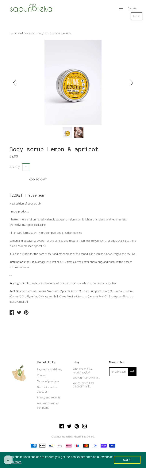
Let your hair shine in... (86, 377)
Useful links (46, 362)
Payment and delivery (49, 369)
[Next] (131, 82)
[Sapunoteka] (12, 312)
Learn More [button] (13, 462)
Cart (132, 8)
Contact (41, 375)
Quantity (15, 167)
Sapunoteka (66, 436)
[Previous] (14, 82)
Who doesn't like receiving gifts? (83, 370)
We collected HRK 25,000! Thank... (83, 384)
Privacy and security (48, 397)
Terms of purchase (48, 381)
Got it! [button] (127, 459)
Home (13, 33)
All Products (27, 33)
